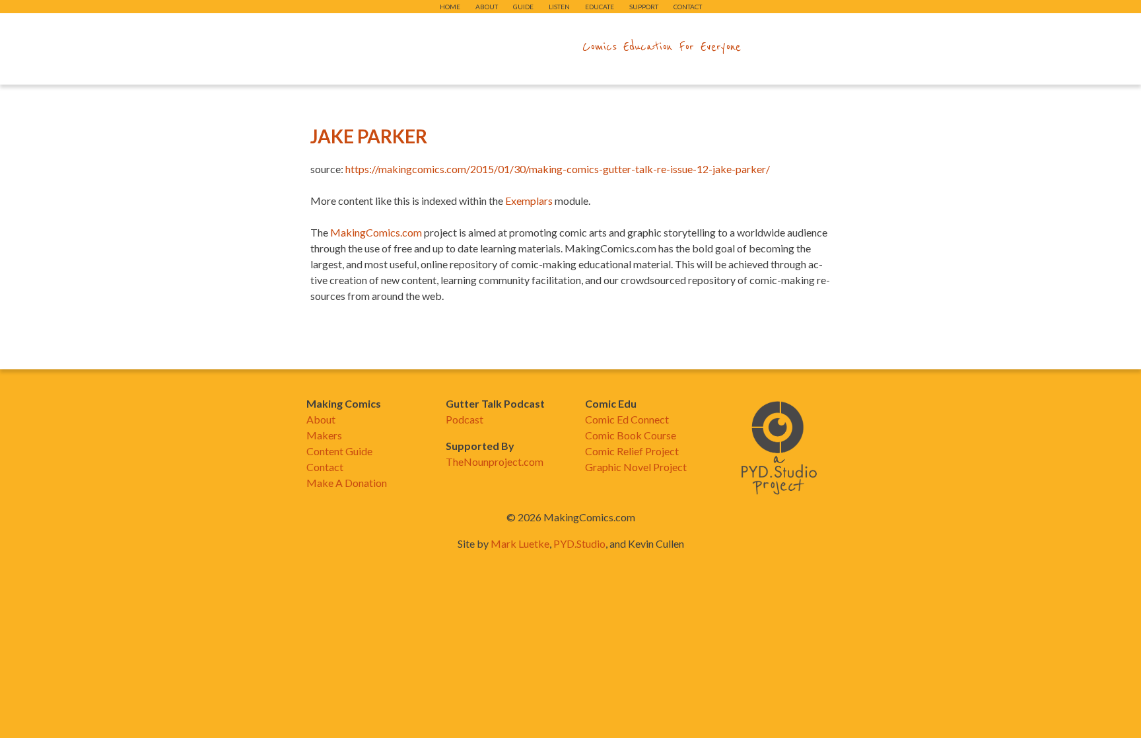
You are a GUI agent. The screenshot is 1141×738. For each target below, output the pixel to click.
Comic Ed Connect (627, 419)
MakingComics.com (376, 232)
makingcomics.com (493, 47)
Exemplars (529, 200)
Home (450, 7)
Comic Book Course (630, 435)
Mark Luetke (520, 543)
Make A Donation (346, 482)
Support (643, 7)
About (486, 7)
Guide (523, 7)
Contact (688, 7)
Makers (324, 435)
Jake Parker (368, 136)
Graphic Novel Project (636, 467)
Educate (599, 7)
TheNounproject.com (494, 461)
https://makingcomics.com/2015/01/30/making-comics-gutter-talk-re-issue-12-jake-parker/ (557, 169)
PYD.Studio (579, 543)
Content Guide (339, 451)
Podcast (464, 419)
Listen (559, 7)
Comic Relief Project (632, 451)
